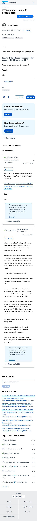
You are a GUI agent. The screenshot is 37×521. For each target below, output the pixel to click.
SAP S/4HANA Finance (8, 38)
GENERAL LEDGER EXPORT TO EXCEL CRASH (17, 404)
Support (27, 511)
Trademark (9, 511)
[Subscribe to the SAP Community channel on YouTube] (20, 496)
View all (4, 487)
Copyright (9, 507)
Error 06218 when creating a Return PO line (15, 428)
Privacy (9, 502)
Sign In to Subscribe (25, 16)
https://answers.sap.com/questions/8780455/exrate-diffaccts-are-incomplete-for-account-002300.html (18, 186)
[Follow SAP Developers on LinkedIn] (23, 496)
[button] (23, 30)
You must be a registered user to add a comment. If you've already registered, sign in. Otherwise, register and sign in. (18, 209)
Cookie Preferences (9, 516)
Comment (30, 97)
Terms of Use (28, 502)
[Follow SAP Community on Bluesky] (17, 496)
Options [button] (33, 16)
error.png (8, 81)
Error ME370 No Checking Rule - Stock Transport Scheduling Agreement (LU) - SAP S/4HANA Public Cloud (17, 412)
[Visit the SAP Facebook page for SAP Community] (13, 496)
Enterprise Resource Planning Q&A (14, 400)
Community (12, 2)
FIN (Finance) (19, 38)
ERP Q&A (6, 7)
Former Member (13, 25)
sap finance (6, 90)
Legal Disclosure (28, 507)
